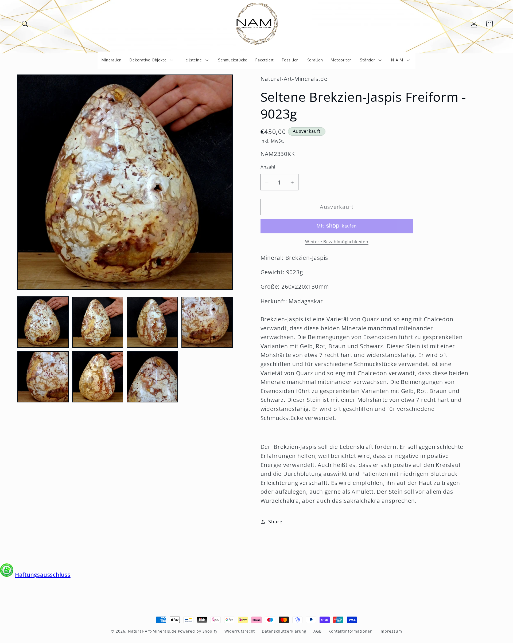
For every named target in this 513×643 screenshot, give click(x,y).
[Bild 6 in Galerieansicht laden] (97, 376)
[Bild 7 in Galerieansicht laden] (152, 376)
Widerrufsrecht (239, 631)
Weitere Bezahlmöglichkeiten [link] (336, 242)
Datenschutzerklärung (284, 631)
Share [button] (275, 521)
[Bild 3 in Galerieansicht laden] (152, 322)
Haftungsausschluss (43, 574)
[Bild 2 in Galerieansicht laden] (97, 322)
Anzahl (268, 167)
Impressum (390, 631)
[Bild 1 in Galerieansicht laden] (43, 322)
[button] (25, 24)
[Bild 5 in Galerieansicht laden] (43, 376)
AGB (317, 631)
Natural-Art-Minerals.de (152, 631)
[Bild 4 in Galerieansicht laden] (207, 322)
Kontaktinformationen (350, 631)
